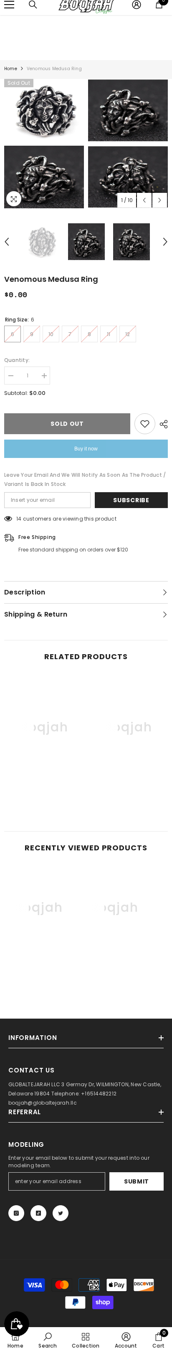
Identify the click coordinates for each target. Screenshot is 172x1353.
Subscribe (131, 500)
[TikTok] (38, 1213)
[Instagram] (16, 1213)
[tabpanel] (44, 143)
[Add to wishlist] (144, 423)
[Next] (159, 200)
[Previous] (144, 200)
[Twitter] (60, 1213)
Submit (136, 1181)
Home (10, 69)
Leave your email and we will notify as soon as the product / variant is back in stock (85, 479)
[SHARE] (161, 424)
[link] (44, 789)
